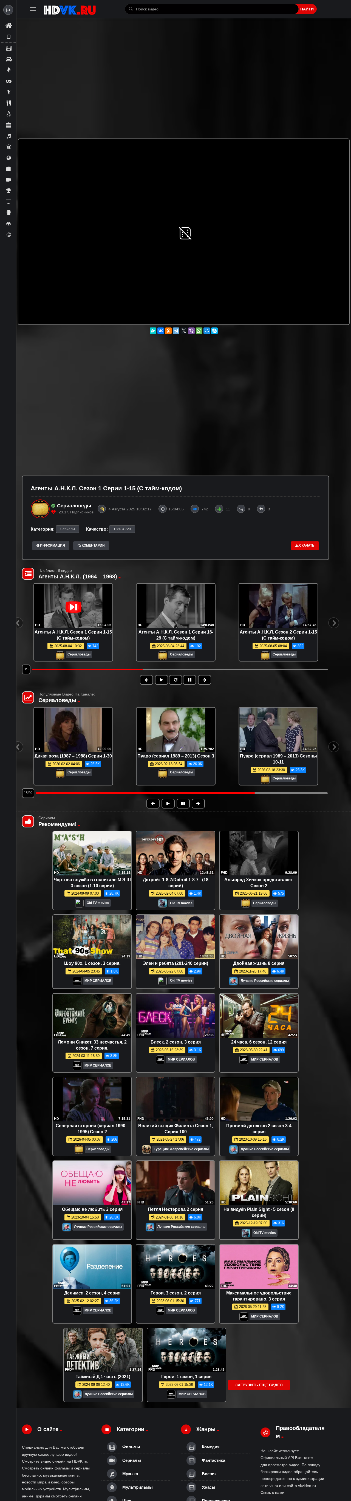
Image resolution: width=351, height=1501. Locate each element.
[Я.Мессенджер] (153, 330)
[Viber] (191, 330)
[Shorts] (8, 36)
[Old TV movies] (79, 904)
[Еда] (8, 102)
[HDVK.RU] (70, 9)
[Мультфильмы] (8, 146)
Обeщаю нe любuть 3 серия (92, 1209)
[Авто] (8, 58)
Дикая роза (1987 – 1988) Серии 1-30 (73, 756)
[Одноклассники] (168, 330)
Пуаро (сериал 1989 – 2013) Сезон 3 (175, 756)
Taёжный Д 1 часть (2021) (103, 1376)
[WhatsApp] (199, 330)
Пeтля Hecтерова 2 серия (175, 1209)
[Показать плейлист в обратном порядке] (175, 680)
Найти (307, 9)
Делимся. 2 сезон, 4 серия (92, 1293)
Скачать (306, 545)
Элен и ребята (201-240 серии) (175, 963)
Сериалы (67, 529)
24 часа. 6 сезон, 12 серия (259, 1042)
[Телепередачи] (8, 201)
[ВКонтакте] (160, 330)
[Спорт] (8, 190)
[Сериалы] (8, 179)
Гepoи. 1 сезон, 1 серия (186, 1376)
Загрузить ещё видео (259, 1385)
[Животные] (8, 113)
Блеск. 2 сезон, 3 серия (176, 1042)
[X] (183, 330)
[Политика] (8, 157)
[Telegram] (176, 330)
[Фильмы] (8, 48)
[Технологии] (8, 212)
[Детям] (8, 91)
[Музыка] (8, 135)
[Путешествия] (8, 168)
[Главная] (8, 25)
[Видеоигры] (8, 80)
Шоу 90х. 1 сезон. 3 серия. (92, 963)
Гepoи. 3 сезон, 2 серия (176, 1293)
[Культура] (8, 124)
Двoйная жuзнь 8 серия (258, 963)
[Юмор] (8, 234)
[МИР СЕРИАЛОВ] (77, 982)
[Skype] (214, 330)
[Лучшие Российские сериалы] (233, 982)
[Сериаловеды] (60, 656)
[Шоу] (8, 223)
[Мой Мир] (206, 330)
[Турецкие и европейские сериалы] (146, 1151)
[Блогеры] (8, 69)
